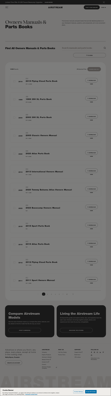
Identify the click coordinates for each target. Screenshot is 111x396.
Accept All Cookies (91, 391)
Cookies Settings (78, 391)
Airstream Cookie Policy (31, 394)
